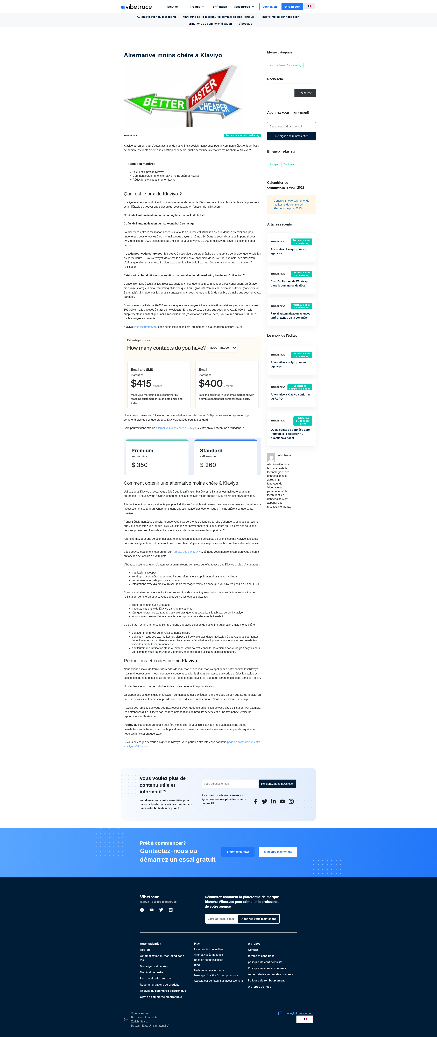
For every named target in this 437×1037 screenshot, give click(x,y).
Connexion (269, 7)
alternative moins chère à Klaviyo (176, 428)
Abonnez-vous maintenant (258, 918)
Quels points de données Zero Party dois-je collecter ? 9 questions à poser (290, 433)
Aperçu (145, 949)
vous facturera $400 (145, 326)
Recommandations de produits (159, 984)
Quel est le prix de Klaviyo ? (149, 171)
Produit (195, 6)
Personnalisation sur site (155, 978)
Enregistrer (292, 7)
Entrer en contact (238, 851)
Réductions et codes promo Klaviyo (154, 179)
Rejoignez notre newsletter (291, 136)
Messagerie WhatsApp (154, 966)
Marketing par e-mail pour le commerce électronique (218, 16)
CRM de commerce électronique (161, 997)
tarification (289, 164)
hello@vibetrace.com (299, 1013)
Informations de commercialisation (208, 23)
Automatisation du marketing (156, 16)
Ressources (242, 6)
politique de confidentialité (265, 962)
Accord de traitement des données (270, 974)
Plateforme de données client (280, 16)
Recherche (305, 93)
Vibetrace (245, 23)
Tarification (219, 6)
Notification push (151, 972)
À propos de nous (259, 986)
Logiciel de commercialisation (300, 387)
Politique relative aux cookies (267, 968)
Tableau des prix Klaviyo (187, 551)
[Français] (309, 6)
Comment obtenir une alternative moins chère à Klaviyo (166, 175)
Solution (173, 6)
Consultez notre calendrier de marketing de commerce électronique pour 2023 (291, 204)
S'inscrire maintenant (278, 851)
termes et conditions (261, 956)
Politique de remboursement (266, 980)
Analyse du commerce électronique (163, 990)
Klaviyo (274, 164)
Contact (253, 949)
